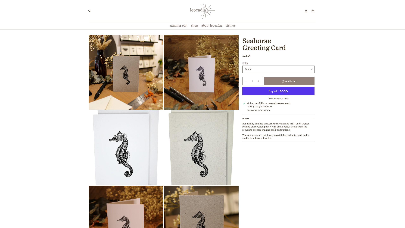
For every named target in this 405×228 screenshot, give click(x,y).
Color (245, 63)
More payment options (278, 98)
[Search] (89, 10)
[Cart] (312, 10)
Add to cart (291, 81)
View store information (258, 110)
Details (245, 118)
